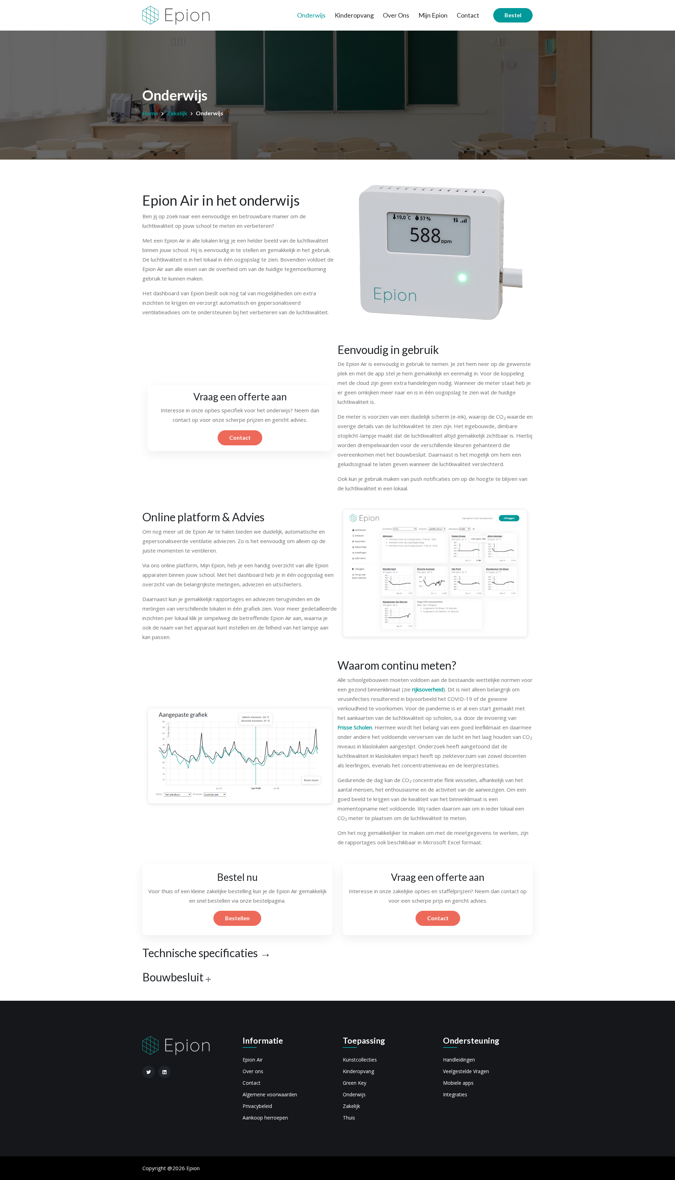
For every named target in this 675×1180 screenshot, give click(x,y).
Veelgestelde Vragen (466, 1071)
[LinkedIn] (164, 1072)
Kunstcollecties (360, 1059)
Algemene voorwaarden (270, 1094)
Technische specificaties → (206, 953)
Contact (468, 15)
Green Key (354, 1082)
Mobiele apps (458, 1082)
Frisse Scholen (355, 727)
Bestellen (237, 918)
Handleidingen (459, 1059)
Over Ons (396, 15)
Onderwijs (311, 15)
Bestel (512, 15)
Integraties (455, 1094)
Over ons (253, 1071)
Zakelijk (177, 113)
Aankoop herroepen (265, 1117)
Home (150, 113)
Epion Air (253, 1059)
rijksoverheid (427, 689)
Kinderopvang (354, 15)
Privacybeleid (257, 1106)
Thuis (349, 1117)
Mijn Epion (433, 15)
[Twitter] (148, 1072)
